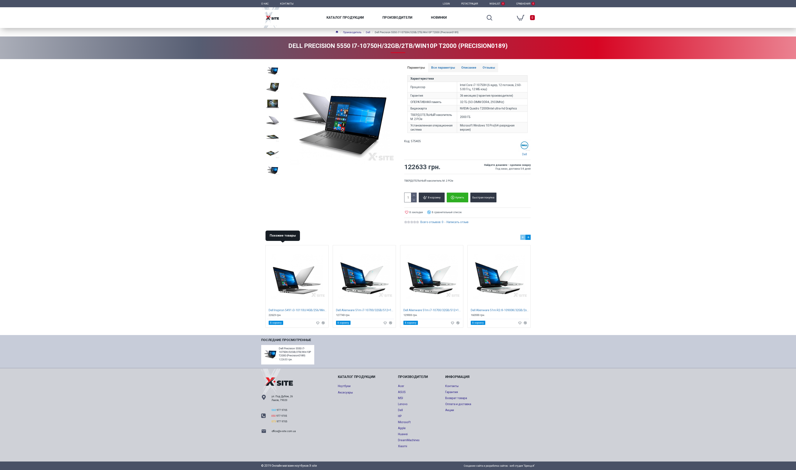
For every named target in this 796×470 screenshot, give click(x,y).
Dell (368, 32)
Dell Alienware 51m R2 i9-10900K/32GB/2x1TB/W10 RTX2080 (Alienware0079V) (500, 310)
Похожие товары (283, 235)
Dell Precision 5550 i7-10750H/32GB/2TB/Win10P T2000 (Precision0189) (295, 352)
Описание (468, 67)
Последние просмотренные (286, 340)
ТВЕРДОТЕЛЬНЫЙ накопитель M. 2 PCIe (428, 180)
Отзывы (489, 67)
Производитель (352, 32)
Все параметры (443, 67)
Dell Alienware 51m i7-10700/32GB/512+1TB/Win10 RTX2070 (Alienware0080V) (365, 310)
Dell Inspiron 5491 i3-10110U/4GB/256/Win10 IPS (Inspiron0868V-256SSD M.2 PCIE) (298, 310)
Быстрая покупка (483, 197)
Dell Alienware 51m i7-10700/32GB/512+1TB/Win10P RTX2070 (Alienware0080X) (432, 310)
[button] (522, 237)
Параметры (416, 67)
